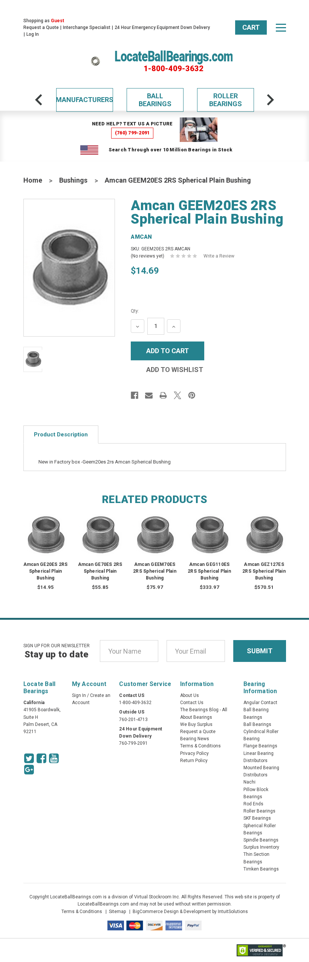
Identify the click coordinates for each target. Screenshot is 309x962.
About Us (189, 695)
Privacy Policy (194, 753)
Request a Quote (41, 27)
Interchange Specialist (86, 27)
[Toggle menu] (281, 27)
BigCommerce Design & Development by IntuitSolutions (190, 911)
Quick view (45, 527)
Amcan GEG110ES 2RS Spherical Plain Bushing (209, 571)
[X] (177, 395)
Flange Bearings (260, 746)
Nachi (249, 782)
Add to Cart (45, 542)
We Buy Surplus (196, 724)
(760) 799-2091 (132, 133)
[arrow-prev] (39, 99)
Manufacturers (84, 100)
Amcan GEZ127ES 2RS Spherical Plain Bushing (264, 571)
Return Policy (194, 760)
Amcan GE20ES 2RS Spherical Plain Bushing (45, 571)
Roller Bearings (225, 100)
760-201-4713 (133, 719)
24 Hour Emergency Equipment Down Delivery (162, 27)
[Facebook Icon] (41, 758)
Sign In (79, 695)
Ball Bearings (155, 100)
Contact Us (191, 702)
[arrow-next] (270, 99)
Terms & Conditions (200, 746)
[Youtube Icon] (54, 758)
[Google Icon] (29, 769)
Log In (32, 34)
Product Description (61, 434)
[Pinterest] (192, 395)
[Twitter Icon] (29, 758)
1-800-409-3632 (173, 68)
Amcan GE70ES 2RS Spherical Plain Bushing (100, 571)
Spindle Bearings (260, 840)
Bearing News (194, 738)
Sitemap (117, 911)
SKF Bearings (257, 818)
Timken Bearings (261, 869)
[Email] (149, 395)
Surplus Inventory (261, 847)
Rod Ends (253, 803)
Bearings (252, 717)
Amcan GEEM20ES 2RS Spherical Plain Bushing (178, 180)
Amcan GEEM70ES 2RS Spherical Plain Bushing (154, 571)
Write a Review (218, 256)
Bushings (73, 180)
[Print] (163, 395)
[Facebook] (134, 395)
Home (32, 180)
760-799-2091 (133, 743)
